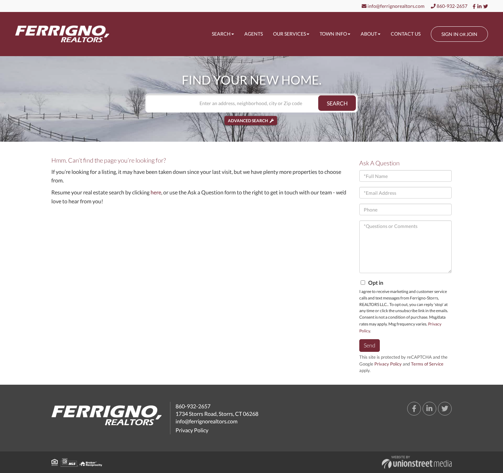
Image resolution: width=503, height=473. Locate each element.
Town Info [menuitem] (333, 34)
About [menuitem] (369, 34)
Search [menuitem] (221, 34)
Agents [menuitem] (253, 34)
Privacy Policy (388, 364)
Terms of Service (427, 364)
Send (369, 345)
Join (471, 34)
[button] (337, 103)
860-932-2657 (451, 6)
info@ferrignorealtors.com (395, 6)
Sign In (450, 34)
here (156, 192)
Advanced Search (248, 120)
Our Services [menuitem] (289, 34)
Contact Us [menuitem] (406, 34)
